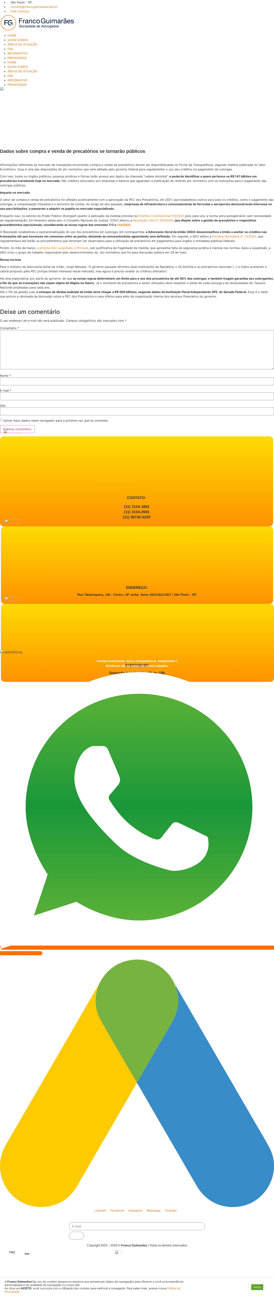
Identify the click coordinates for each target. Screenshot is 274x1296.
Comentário (9, 328)
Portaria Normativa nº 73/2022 (234, 236)
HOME (11, 35)
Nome (5, 375)
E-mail (5, 390)
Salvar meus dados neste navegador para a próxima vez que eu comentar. (55, 420)
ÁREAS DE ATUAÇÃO (22, 44)
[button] (246, 1286)
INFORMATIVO (17, 53)
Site (2, 405)
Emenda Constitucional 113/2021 (161, 216)
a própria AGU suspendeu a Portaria (62, 248)
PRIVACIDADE (17, 58)
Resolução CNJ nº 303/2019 (153, 220)
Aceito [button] (257, 1287)
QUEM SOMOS (17, 40)
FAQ (10, 49)
